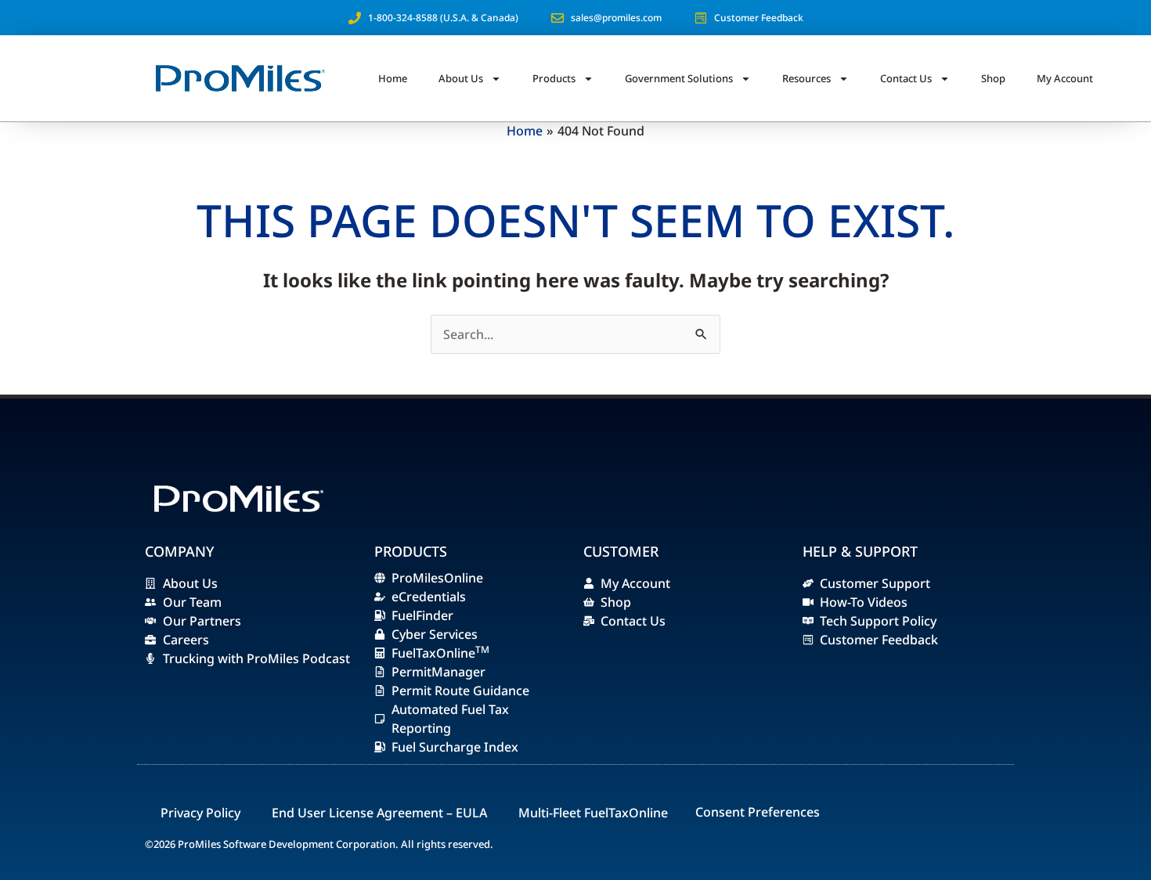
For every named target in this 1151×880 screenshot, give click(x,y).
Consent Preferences (757, 811)
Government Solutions (679, 78)
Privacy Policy (200, 812)
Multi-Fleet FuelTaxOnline (593, 812)
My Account (1065, 78)
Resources (806, 78)
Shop (993, 78)
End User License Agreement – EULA (379, 812)
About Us (460, 78)
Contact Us (906, 78)
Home (392, 78)
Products (554, 78)
